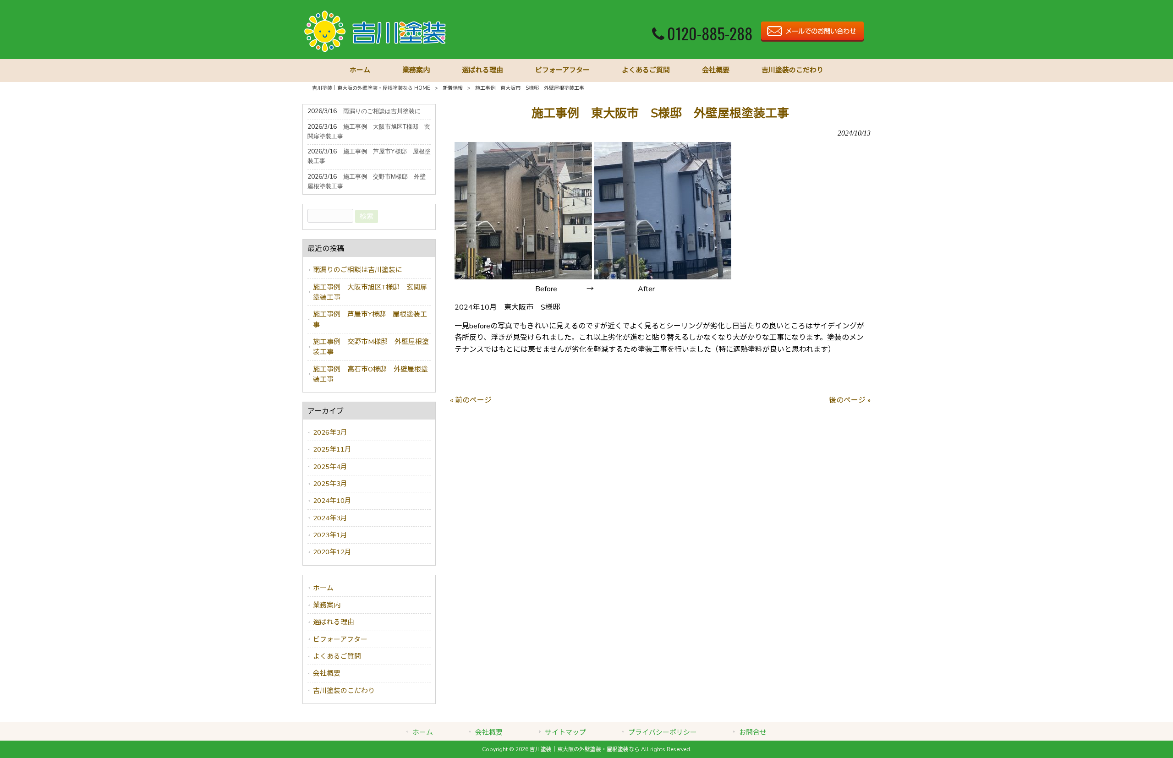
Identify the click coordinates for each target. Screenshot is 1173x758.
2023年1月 (330, 535)
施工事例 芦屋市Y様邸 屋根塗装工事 (370, 319)
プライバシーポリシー (662, 732)
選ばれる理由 (333, 622)
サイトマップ (565, 732)
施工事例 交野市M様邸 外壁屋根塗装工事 (371, 346)
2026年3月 (330, 432)
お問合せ (753, 732)
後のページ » (850, 400)
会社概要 (326, 673)
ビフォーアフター (340, 639)
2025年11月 (332, 449)
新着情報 (453, 88)
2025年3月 (330, 483)
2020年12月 (332, 551)
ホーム (323, 588)
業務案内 (326, 605)
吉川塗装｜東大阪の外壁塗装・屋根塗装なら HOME (371, 88)
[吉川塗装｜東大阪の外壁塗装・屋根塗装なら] (375, 51)
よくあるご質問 (337, 656)
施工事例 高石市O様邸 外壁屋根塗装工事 (370, 374)
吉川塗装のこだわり (344, 690)
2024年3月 (330, 518)
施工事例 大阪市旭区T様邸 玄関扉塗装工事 (370, 292)
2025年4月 (330, 466)
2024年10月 (332, 500)
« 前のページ (471, 400)
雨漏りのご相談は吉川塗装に (357, 269)
